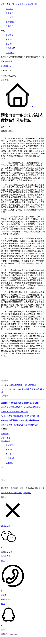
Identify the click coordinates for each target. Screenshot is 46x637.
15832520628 (6, 599)
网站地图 (27, 493)
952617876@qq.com (9, 634)
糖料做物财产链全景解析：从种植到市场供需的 (21, 407)
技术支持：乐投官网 (9, 493)
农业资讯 (4, 80)
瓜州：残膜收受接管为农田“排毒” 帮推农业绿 (20, 416)
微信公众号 (5, 556)
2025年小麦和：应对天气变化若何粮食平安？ (20, 425)
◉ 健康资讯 (6, 66)
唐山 (20, 493)
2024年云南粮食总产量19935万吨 (14, 412)
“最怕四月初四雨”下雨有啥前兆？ (22, 385)
